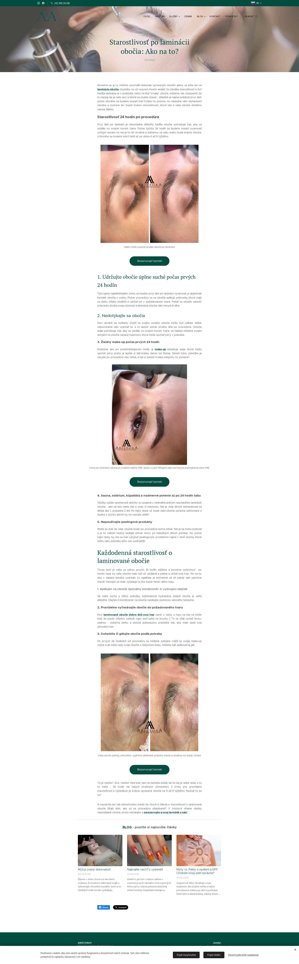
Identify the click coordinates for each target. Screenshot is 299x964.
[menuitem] (148, 16)
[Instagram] (38, 3)
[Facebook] (43, 3)
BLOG (127, 827)
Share (105, 907)
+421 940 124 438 (62, 3)
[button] (251, 16)
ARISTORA (84, 942)
